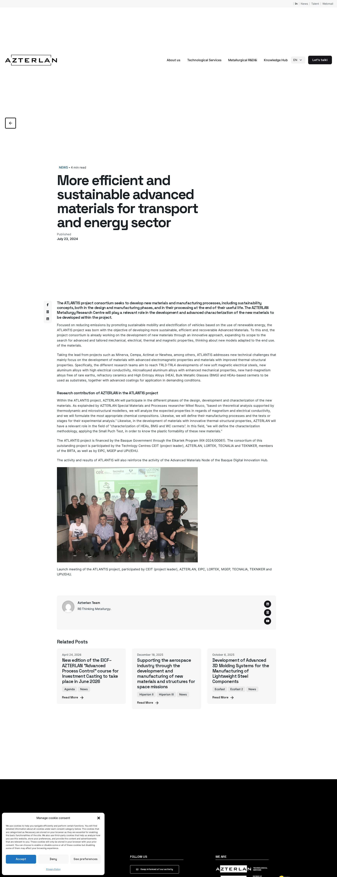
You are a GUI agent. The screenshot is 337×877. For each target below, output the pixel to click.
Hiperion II (146, 694)
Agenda (69, 689)
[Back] (10, 123)
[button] (99, 818)
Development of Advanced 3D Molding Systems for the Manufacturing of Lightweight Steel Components (240, 670)
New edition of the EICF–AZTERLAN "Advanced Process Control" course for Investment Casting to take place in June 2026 (90, 670)
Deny (53, 859)
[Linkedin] (47, 318)
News (304, 3)
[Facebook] (47, 304)
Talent (315, 3)
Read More (70, 697)
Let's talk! (320, 60)
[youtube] (267, 621)
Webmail (327, 3)
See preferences (86, 859)
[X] (47, 311)
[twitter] (267, 612)
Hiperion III (166, 694)
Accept (21, 859)
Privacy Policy (53, 869)
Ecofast (220, 689)
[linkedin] (267, 604)
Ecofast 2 (236, 689)
